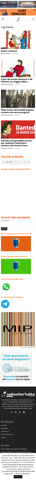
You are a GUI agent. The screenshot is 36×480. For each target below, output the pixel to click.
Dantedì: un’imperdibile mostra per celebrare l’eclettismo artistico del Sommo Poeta (16, 143)
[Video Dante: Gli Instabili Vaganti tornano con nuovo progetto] (18, 99)
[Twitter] (20, 412)
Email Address (5, 220)
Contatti (3, 437)
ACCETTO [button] (18, 476)
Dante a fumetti (9, 51)
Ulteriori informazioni (22, 473)
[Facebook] (12, 412)
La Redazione (5, 431)
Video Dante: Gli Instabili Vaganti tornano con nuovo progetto (17, 111)
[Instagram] (16, 412)
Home (2, 24)
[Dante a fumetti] (18, 40)
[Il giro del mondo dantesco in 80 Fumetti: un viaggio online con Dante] (18, 68)
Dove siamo (4, 428)
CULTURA (4, 48)
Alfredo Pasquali (6, 53)
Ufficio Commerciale (7, 434)
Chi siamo (4, 425)
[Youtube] (24, 412)
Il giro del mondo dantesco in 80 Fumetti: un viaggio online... (16, 80)
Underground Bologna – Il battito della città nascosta (16, 452)
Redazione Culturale (7, 84)
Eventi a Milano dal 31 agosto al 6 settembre (14, 449)
